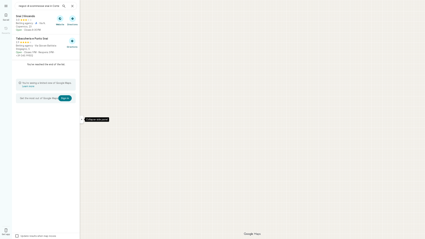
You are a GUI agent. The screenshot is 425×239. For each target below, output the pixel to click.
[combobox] (39, 6)
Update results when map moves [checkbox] (35, 236)
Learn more (28, 86)
